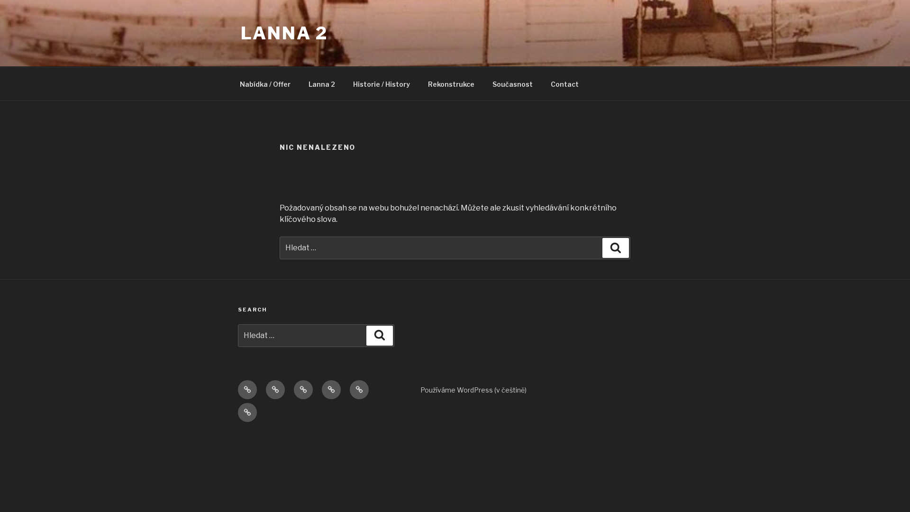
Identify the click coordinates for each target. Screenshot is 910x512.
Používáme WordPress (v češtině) (473, 390)
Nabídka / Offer (265, 84)
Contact (565, 84)
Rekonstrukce (451, 84)
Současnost (512, 84)
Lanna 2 (284, 33)
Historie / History (381, 84)
